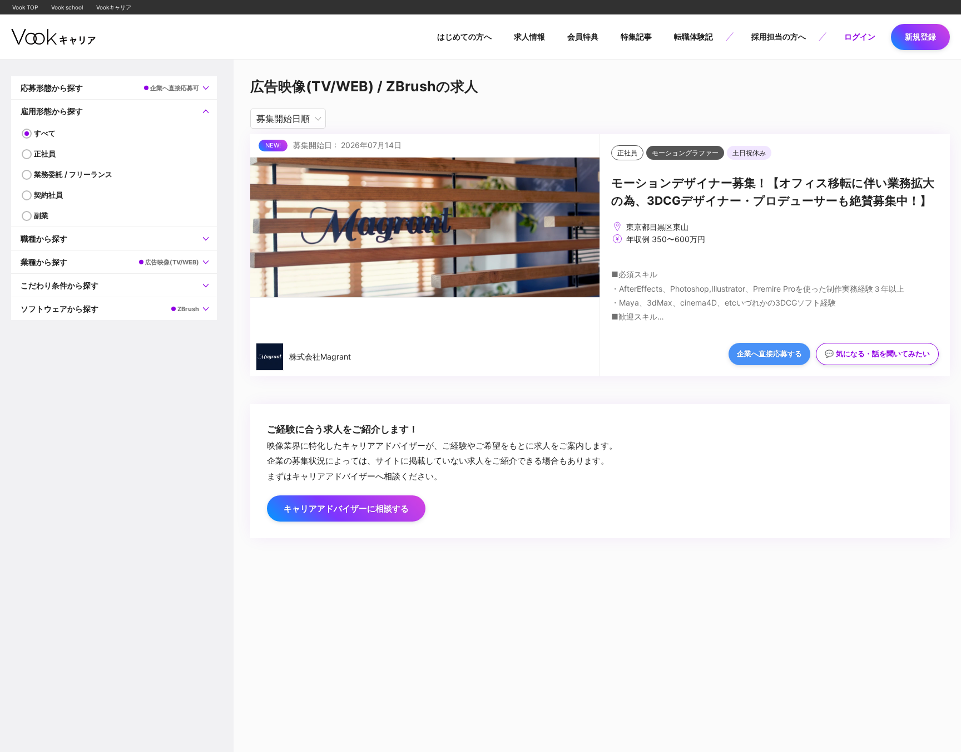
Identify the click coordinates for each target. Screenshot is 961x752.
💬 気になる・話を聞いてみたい (877, 354)
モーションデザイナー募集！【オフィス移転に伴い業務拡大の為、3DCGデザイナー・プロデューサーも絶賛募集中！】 (772, 192)
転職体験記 (693, 36)
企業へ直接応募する (769, 354)
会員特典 (582, 36)
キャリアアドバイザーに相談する (346, 508)
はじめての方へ (464, 36)
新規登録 (920, 36)
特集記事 (636, 36)
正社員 (45, 153)
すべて (45, 133)
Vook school (67, 7)
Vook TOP (25, 7)
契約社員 (48, 194)
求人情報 (529, 36)
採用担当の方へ (778, 36)
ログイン (859, 36)
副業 (41, 215)
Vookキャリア (113, 7)
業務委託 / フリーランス (73, 174)
